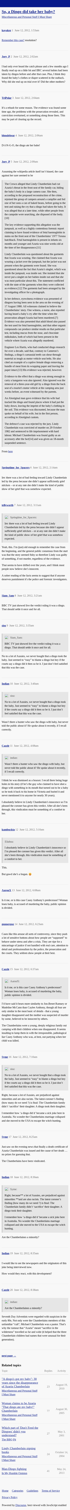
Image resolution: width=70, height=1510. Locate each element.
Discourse (20, 1505)
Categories (17, 1490)
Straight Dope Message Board (18, 3)
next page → (9, 1355)
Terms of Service (51, 1490)
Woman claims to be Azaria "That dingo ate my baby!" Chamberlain (19, 1407)
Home (5, 1490)
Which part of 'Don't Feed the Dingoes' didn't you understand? (20, 1431)
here (10, 451)
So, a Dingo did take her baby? (28, 11)
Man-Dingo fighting (14, 1469)
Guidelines (32, 1490)
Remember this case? (13, 40)
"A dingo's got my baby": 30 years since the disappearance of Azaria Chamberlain (20, 1382)
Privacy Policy (10, 1497)
